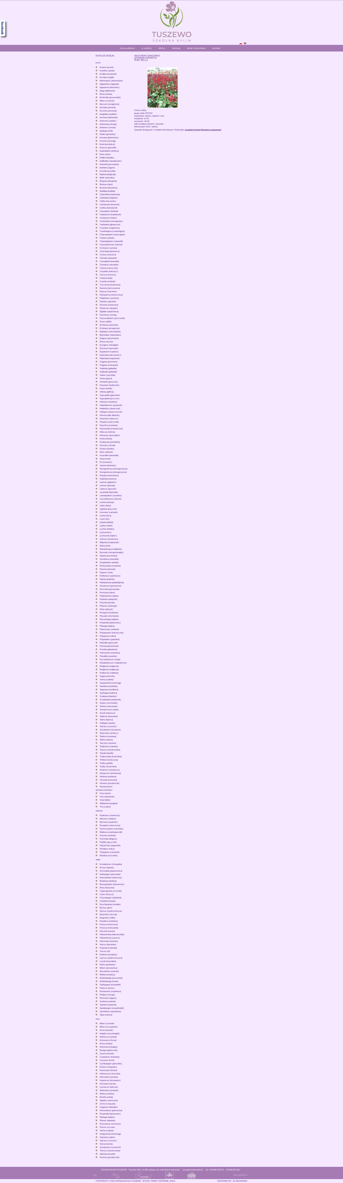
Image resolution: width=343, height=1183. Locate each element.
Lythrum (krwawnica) (109, 539)
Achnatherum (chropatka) (111, 864)
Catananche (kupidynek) (110, 214)
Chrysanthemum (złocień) (111, 244)
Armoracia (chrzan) (108, 1040)
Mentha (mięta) (106, 1097)
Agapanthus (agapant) (109, 84)
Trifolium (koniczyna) (109, 760)
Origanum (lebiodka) (109, 1107)
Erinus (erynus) (106, 341)
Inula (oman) (105, 459)
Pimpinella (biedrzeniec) (110, 622)
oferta (162, 48)
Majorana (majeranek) (109, 542)
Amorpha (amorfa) (108, 107)
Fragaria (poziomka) (108, 362)
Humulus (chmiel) (107, 445)
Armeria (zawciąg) (108, 141)
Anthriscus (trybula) (108, 1037)
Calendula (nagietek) (109, 198)
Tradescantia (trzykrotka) (111, 756)
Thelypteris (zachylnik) (110, 852)
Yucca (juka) (105, 806)
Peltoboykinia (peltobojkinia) (112, 582)
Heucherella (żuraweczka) (111, 428)
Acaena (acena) (106, 67)
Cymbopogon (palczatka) (111, 1063)
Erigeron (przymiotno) (109, 338)
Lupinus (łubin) (106, 525)
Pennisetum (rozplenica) (110, 991)
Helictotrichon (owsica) (110, 938)
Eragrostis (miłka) (107, 918)
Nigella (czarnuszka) (109, 1100)
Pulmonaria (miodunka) (110, 653)
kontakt (216, 48)
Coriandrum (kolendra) (109, 1057)
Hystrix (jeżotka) (107, 449)
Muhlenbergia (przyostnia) (111, 978)
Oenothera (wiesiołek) (109, 559)
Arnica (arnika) (106, 1043)
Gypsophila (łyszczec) (109, 398)
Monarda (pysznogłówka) (111, 549)
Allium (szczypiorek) (109, 1027)
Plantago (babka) (107, 626)
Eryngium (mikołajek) (109, 345)
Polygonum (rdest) (108, 636)
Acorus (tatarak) (107, 867)
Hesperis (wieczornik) (109, 422)
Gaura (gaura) (106, 378)
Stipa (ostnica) (106, 1015)
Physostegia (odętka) (109, 619)
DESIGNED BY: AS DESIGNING (231, 1181)
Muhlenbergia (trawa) (109, 981)
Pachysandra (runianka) (110, 566)
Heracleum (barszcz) (109, 418)
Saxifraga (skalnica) (108, 693)
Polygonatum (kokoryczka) (111, 633)
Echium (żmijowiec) (108, 1067)
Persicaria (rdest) (107, 592)
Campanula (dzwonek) (110, 204)
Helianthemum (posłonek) (111, 405)
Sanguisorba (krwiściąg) (110, 683)
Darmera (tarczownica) (110, 288)
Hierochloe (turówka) (109, 941)
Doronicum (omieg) (108, 315)
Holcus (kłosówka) (108, 944)
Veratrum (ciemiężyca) (110, 770)
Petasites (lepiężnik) (108, 599)
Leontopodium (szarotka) (111, 495)
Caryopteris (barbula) (109, 211)
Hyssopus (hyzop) (108, 1083)
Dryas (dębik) (106, 321)
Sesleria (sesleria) (107, 1001)
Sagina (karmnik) (107, 676)
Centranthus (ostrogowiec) (111, 221)
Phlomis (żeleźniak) (108, 606)
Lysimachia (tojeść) (108, 535)
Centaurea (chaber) (108, 218)
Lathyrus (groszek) (108, 489)
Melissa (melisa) (107, 1094)
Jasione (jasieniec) (108, 465)
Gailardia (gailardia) (108, 368)
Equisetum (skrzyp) (108, 914)
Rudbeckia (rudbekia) (109, 673)
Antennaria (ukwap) (108, 124)
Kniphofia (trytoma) (108, 479)
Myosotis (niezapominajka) (111, 552)
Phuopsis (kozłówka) (109, 612)
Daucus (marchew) (108, 291)
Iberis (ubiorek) (106, 452)
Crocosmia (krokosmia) (110, 285)
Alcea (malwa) (106, 94)
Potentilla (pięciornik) (109, 643)
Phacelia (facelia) (107, 602)
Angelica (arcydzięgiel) (109, 1033)
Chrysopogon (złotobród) (110, 897)
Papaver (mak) (106, 572)
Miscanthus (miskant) (109, 971)
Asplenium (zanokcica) (110, 815)
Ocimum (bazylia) (107, 1104)
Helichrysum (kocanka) (110, 1073)
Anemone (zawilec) (108, 121)
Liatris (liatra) (105, 505)
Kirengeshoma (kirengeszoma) (113, 472)
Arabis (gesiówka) (107, 134)
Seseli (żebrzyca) (107, 713)
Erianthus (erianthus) (109, 921)
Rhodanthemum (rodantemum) (113, 663)
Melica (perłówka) (107, 964)
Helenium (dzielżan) (108, 402)
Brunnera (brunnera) (108, 188)
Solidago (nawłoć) (107, 723)
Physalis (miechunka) (109, 616)
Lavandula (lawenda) (109, 492)
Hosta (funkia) (106, 438)
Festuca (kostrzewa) (109, 924)
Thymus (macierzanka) (110, 750)
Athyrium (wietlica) (108, 819)
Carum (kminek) (107, 1053)
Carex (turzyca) (106, 894)
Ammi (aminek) (106, 1030)
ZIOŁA (98, 1019)
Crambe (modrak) (107, 281)
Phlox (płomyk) (106, 609)
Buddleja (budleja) (107, 191)
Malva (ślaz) (105, 546)
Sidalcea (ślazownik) (109, 716)
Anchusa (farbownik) (109, 117)
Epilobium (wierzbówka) (110, 331)
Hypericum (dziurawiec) (110, 1080)
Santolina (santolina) (108, 686)
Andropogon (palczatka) (110, 874)
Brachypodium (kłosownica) (112, 884)
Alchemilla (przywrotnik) (110, 97)
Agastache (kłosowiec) (110, 87)
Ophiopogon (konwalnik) (110, 984)
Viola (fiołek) (105, 800)
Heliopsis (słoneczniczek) (111, 412)
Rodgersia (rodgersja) (109, 669)
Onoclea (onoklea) (108, 835)
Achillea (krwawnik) (108, 74)
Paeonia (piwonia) (107, 569)
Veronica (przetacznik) (109, 783)
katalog (176, 48)
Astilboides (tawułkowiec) (111, 161)
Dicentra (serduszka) (109, 305)
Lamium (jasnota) (107, 485)
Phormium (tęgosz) (108, 998)
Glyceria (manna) (107, 931)
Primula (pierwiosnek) (109, 646)
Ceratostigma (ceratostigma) (112, 231)
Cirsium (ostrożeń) (108, 254)
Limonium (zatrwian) (109, 512)
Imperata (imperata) (108, 948)
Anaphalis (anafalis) (108, 114)
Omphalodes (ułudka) (109, 562)
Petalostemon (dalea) (109, 596)
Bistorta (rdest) (106, 184)
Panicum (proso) (107, 988)
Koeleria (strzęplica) (108, 954)
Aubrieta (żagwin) (107, 167)
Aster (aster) (105, 154)
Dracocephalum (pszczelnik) (112, 318)
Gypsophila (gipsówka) (110, 395)
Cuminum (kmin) (107, 1060)
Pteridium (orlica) (107, 849)
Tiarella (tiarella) (106, 753)
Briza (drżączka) (107, 887)
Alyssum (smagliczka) (109, 104)
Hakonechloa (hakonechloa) (112, 934)
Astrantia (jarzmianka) (109, 164)
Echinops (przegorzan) (110, 328)
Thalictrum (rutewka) (109, 746)
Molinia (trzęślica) (107, 974)
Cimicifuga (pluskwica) (110, 251)
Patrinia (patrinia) (107, 579)
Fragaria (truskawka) (109, 365)
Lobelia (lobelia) (106, 522)
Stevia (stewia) (106, 1144)
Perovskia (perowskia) (109, 589)
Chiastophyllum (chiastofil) (111, 241)
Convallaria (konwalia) (109, 261)
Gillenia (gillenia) (107, 392)
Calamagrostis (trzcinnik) (111, 891)
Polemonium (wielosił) (109, 629)
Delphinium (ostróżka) (109, 298)
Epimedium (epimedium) (110, 335)
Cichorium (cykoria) (108, 248)
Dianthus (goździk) (108, 301)
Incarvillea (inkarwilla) (109, 455)
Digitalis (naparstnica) (109, 311)
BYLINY (98, 63)
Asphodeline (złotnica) (109, 151)
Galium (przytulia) (107, 375)
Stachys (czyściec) (108, 726)
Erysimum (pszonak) (109, 348)
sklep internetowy (196, 48)
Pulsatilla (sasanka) (108, 656)
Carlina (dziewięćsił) (108, 208)
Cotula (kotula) (106, 278)
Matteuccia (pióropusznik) (111, 832)
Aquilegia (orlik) (106, 131)
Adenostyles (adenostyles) (111, 80)
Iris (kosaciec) (106, 462)
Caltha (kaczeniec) (108, 201)
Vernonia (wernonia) (108, 780)
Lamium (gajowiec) (108, 482)
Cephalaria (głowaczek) (110, 224)
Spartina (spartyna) (108, 1005)
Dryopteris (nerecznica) (110, 825)
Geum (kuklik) (106, 388)
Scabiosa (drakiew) (108, 696)
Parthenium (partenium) (110, 576)
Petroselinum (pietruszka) (111, 1110)
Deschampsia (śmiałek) (110, 904)
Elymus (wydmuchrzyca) (111, 911)
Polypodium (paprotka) (110, 639)
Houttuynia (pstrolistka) (110, 442)
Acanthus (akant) (107, 70)
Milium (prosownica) (108, 968)
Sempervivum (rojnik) (109, 709)
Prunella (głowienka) (108, 649)
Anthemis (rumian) (108, 127)
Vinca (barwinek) (107, 796)
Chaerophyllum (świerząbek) (112, 234)
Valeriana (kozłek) (107, 1154)
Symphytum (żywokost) (110, 730)
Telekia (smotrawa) (108, 736)
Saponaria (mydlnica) (109, 689)
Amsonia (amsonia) (108, 111)
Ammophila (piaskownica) (111, 871)
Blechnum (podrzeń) (109, 822)
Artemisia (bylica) (107, 144)
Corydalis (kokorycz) (109, 271)
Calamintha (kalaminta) (110, 194)
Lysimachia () (105, 532)
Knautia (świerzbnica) (109, 475)
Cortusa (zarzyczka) (109, 268)
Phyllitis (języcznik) (108, 842)
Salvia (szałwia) (106, 679)
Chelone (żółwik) (107, 238)
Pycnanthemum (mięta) (110, 659)
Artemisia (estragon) (108, 1047)
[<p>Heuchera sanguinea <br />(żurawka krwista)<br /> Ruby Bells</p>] (163, 87)
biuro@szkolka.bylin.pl (193, 1170)
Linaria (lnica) (105, 515)
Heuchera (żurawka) (109, 425)
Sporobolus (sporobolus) (110, 1011)
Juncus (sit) (105, 951)
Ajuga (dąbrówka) (107, 91)
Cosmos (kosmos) (108, 275)
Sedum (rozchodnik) (109, 703)
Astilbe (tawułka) (107, 157)
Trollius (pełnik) (106, 763)
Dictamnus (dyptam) (109, 308)
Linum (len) (104, 519)
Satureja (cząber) (107, 1137)
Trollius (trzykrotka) (108, 766)
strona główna (127, 48)
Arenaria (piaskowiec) (109, 137)
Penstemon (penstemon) (110, 586)
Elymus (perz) (106, 908)
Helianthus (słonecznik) (110, 408)
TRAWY (98, 859)
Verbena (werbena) (108, 776)
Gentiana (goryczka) (109, 382)
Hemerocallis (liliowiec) (110, 415)
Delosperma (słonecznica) (111, 295)
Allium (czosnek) (107, 101)
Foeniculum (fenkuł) (108, 1070)
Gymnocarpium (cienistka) (111, 829)
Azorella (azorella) (107, 171)
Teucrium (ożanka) (108, 743)
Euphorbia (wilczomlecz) (110, 355)
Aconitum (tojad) (107, 77)
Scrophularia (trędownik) (110, 699)
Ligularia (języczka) (108, 509)
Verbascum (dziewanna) (110, 773)
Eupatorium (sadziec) (109, 351)
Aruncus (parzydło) (108, 147)
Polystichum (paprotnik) (110, 845)
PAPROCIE (99, 811)
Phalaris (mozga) (107, 995)
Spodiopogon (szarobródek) (112, 1008)
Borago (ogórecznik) (109, 1050)
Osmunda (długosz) (108, 839)
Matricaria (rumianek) (109, 1090)
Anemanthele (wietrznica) (111, 877)
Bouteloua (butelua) (108, 881)
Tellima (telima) (106, 740)
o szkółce (147, 48)
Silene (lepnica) (106, 719)
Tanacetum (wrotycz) (109, 733)
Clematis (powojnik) (108, 258)
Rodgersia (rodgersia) (109, 666)
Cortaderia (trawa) (107, 901)
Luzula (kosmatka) (108, 961)
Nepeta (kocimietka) (108, 556)
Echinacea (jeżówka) (109, 325)
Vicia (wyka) (105, 793)
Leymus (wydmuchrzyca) (111, 958)
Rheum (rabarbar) (107, 1120)
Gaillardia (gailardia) (108, 372)
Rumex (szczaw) (107, 1127)
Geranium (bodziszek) (109, 385)
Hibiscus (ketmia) (107, 432)
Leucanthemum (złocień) (110, 499)
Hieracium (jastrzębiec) (110, 435)
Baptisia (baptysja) (108, 174)
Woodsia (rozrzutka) (109, 855)
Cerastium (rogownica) (110, 228)
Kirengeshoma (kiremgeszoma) (113, 469)
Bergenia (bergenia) (108, 181)
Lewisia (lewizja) (107, 502)
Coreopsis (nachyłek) (109, 264)
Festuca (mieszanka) (109, 928)
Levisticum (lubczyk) (109, 1087)
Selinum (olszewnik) (108, 706)
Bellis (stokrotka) (107, 178)
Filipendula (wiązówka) (110, 358)
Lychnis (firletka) (107, 529)
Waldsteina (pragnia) (109, 803)
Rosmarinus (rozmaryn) (110, 1124)
